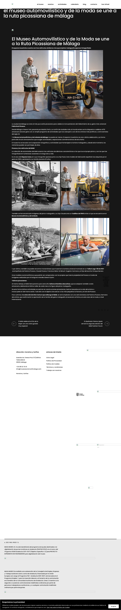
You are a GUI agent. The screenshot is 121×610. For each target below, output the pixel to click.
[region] (60, 604)
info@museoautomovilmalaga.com (28, 369)
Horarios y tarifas (22, 373)
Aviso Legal (50, 358)
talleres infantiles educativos (59, 284)
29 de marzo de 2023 (25, 35)
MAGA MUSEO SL (14, 542)
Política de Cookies (53, 364)
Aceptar (113, 606)
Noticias (14, 35)
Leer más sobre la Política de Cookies (58, 607)
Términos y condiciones (54, 367)
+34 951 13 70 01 (21, 367)
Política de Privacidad (54, 361)
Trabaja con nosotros (53, 370)
